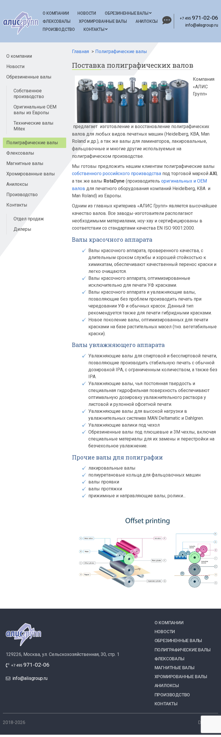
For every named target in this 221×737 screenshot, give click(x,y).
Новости (86, 13)
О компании (56, 13)
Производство (59, 29)
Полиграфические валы (32, 142)
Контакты (94, 29)
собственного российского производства (116, 173)
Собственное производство (29, 93)
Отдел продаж (29, 219)
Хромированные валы (103, 21)
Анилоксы (147, 21)
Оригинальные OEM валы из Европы (35, 109)
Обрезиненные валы (127, 13)
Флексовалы (56, 21)
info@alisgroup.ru (201, 25)
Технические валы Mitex (34, 126)
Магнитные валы (24, 163)
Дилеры (22, 229)
